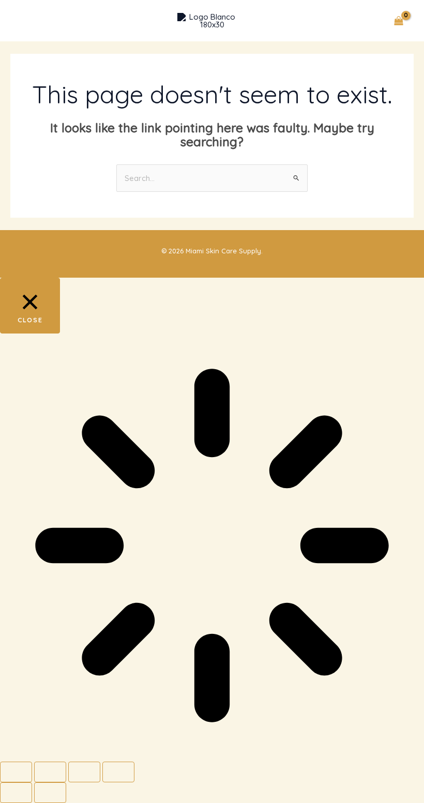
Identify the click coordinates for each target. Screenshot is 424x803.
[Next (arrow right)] (50, 792)
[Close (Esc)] (118, 772)
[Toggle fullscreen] (50, 772)
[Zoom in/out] (16, 772)
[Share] (84, 772)
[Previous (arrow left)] (16, 792)
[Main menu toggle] (27, 21)
